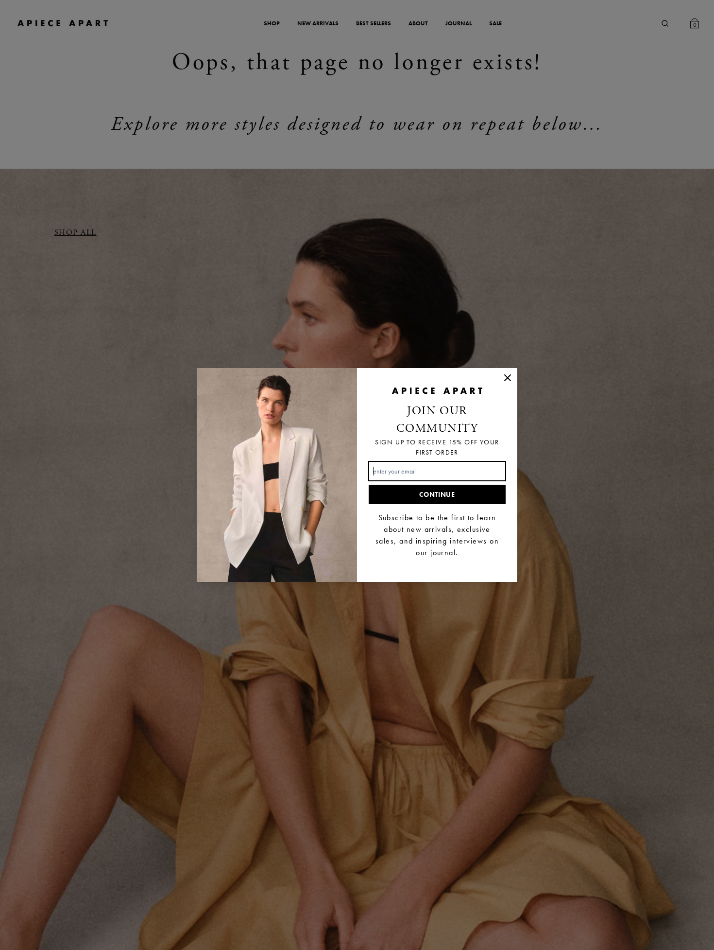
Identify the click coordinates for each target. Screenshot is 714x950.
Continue (437, 494)
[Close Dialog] (507, 377)
